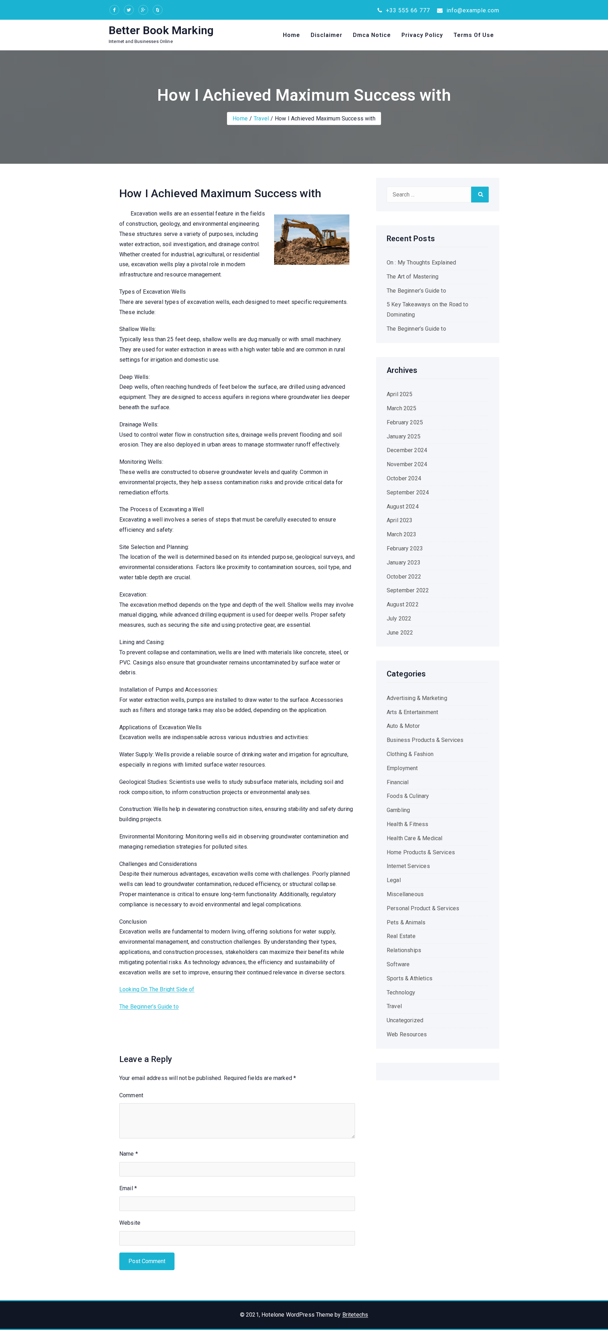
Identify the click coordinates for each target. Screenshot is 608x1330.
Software (398, 964)
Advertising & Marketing (417, 698)
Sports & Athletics (409, 978)
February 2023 (405, 548)
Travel (261, 118)
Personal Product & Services (423, 908)
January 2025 (403, 436)
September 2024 (408, 492)
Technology (401, 992)
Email (128, 1188)
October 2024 (404, 478)
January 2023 (403, 562)
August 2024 (403, 506)
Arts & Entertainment (412, 712)
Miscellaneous (405, 894)
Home (291, 35)
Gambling (398, 810)
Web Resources (407, 1034)
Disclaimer (326, 35)
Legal (394, 880)
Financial (397, 782)
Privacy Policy (422, 35)
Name (128, 1153)
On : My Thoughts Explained (421, 262)
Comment (131, 1095)
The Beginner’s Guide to (149, 1006)
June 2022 (400, 632)
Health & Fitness (408, 824)
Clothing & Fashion (410, 754)
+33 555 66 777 (407, 10)
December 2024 (407, 450)
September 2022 (408, 590)
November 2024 (407, 464)
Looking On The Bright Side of (157, 989)
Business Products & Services (425, 740)
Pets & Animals (406, 922)
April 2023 (400, 520)
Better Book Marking (161, 30)
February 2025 (405, 422)
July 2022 (399, 618)
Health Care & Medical (414, 838)
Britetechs (355, 1314)
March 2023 (402, 534)
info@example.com (472, 10)
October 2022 (404, 576)
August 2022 (403, 604)
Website (129, 1222)
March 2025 (402, 408)
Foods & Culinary (408, 796)
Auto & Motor (403, 726)
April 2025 (400, 394)
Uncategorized (405, 1020)
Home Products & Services (421, 852)
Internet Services (408, 866)
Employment (402, 768)
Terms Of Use (474, 35)
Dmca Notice (372, 35)
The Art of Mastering (412, 276)
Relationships (404, 950)
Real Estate (401, 936)
